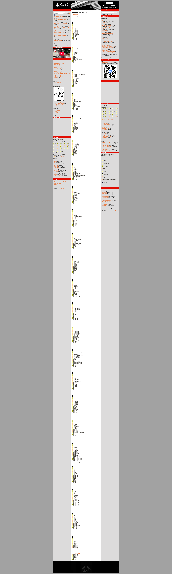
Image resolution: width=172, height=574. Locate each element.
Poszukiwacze (75, 409)
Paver (74, 120)
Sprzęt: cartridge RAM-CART (107, 147)
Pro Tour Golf (75, 450)
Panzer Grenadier (76, 78)
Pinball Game (75, 212)
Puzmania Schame (76, 525)
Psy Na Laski (75, 494)
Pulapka (74, 498)
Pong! (74, 380)
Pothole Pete (75, 410)
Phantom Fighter (76, 158)
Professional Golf (76, 457)
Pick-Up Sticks (75, 180)
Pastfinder (75, 105)
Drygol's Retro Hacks (57, 113)
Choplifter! (55, 161)
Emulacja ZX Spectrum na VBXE (59, 70)
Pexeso (74, 152)
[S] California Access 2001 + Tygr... (107, 25)
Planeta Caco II (75, 259)
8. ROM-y (104, 169)
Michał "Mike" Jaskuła (105, 125)
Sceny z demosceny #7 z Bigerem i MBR (60, 38)
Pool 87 (74, 391)
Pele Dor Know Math (76, 128)
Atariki (55, 109)
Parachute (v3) (75, 87)
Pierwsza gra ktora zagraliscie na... (108, 27)
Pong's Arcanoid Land (77, 381)
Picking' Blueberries (76, 181)
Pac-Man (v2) (75, 31)
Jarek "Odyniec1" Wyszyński (107, 136)
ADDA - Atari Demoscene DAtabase (107, 105)
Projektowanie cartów (105, 196)
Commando (56, 163)
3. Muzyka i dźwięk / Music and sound (108, 46)
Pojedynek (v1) (75, 321)
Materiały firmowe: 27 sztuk (58, 104)
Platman (74, 275)
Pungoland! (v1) (76, 503)
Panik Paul (75, 72)
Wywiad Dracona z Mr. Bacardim (107, 122)
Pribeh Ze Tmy (75, 434)
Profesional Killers (76, 456)
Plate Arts (75, 273)
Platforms (75, 274)
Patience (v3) (75, 110)
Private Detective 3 (76, 446)
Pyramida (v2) (75, 555)
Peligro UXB (75, 129)
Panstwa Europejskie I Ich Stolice (79, 74)
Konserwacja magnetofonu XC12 (59, 66)
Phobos (74, 170)
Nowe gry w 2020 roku (57, 67)
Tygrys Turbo (104, 198)
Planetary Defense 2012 (77, 262)
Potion (74, 411)
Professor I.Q (75, 461)
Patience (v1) (75, 108)
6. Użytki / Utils (104, 48)
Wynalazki (103, 190)
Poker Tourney (75, 336)
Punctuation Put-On (76, 500)
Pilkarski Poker (75, 200)
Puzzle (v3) (75, 528)
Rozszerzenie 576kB (105, 204)
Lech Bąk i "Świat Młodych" (106, 124)
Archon (55, 169)
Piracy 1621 (75, 223)
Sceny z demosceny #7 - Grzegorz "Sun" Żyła (61, 27)
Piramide (74, 227)
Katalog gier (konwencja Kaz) (58, 139)
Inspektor (55, 174)
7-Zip (62, 156)
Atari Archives (56, 112)
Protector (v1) (75, 475)
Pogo (74, 313)
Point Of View (75, 320)
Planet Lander (75, 252)
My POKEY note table (105, 35)
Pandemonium (75, 62)
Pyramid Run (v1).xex (78, 548)
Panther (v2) (75, 76)
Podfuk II (74, 299)
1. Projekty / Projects (105, 44)
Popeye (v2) (75, 399)
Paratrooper (75, 96)
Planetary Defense (76, 261)
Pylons (74, 544)
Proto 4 (74, 481)
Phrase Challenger (76, 176)
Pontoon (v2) (75, 385)
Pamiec (74, 61)
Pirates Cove (75, 235)
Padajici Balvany (76, 52)
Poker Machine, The (76, 329)
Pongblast (75, 382)
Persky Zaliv (75, 148)
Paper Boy (75, 82)
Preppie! (74, 427)
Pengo (74, 132)
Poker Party (75, 330)
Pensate (74, 135)
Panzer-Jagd (75, 80)
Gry (104, 14)
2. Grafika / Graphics (105, 45)
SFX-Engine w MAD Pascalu (58, 62)
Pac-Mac (74, 28)
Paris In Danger (75, 97)
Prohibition (75, 468)
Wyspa (55, 168)
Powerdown (75, 415)
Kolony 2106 (56, 166)
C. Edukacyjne (105, 174)
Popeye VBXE (75, 404)
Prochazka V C (75, 454)
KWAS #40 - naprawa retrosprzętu (59, 37)
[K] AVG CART (104, 22)
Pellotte (74, 130)
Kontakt (54, 115)
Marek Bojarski (104, 137)
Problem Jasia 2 (76, 453)
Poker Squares (75, 335)
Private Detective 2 (76, 445)
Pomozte (74, 360)
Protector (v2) (75, 476)
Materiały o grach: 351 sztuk (58, 105)
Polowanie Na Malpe (76, 357)
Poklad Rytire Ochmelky (77, 340)
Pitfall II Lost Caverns (77, 239)
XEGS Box (104, 206)
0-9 (55, 143)
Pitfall (74, 238)
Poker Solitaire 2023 (76, 333)
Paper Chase (75, 83)
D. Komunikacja (106, 176)
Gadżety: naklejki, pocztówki (106, 146)
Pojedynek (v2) (75, 322)
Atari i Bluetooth (104, 192)
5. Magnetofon (105, 165)
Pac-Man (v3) (75, 32)
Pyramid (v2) (75, 546)
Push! (74, 517)
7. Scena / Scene (105, 49)
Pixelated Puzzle (76, 244)
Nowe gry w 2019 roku (57, 68)
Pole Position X (75, 353)
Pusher (74, 518)
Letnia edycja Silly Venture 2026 (59, 21)
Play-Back (75, 282)
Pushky (74, 519)
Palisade (74, 60)
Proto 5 (74, 482)
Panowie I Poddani (76, 73)
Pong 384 (74, 378)
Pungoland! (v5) (76, 507)
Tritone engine (56, 77)
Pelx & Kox (75, 131)
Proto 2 (74, 479)
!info (111, 111)
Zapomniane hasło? (105, 7)
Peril (74, 141)
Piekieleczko (75, 190)
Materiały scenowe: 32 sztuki (58, 102)
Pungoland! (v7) (76, 509)
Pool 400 (74, 390)
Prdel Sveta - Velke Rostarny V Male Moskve (80, 423)
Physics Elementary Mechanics (78, 177)
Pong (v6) (75, 376)
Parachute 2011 (75, 88)
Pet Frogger (75, 150)
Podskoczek (75, 310)
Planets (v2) (75, 265)
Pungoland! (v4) (76, 506)
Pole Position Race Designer (78, 352)
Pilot (74, 202)
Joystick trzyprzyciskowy (106, 200)
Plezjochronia (75, 286)
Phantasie (75, 153)
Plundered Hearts (76, 291)
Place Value (75, 247)
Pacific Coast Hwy (76, 42)
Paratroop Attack (76, 95)
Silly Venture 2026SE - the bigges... (107, 41)
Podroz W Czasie (76, 307)
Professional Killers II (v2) (77, 459)
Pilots (74, 203)
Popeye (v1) (75, 398)
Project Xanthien (76, 471)
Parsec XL (75, 100)
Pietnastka (75, 195)
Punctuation (75, 499)
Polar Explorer (75, 341)
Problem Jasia (75, 452)
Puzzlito (74, 542)
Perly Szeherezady (76, 145)
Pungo (74, 501)
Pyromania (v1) (75, 557)
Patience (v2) (75, 109)
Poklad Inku (75, 339)
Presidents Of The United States (78, 432)
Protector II (75, 477)
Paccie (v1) (75, 38)
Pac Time (74, 25)
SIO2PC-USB (104, 193)
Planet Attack (75, 251)
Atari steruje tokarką (105, 208)
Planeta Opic (75, 260)
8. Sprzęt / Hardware (105, 50)
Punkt (74, 514)
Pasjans (74, 104)
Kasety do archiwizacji (105, 38)
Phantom (74, 157)
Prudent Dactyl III (76, 486)
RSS (68, 13)
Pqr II (74, 421)
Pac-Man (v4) (75, 33)
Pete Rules (75, 151)
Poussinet (75, 413)
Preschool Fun (75, 430)
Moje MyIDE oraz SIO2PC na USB (107, 201)
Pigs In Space (75, 198)
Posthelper (75, 407)
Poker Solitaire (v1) (76, 331)
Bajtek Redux (56, 106)
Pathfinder (75, 107)
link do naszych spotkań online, (107, 62)
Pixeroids (74, 245)
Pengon (74, 134)
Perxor (74, 149)
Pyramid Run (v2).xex (78, 549)
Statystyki (55, 184)
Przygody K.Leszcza (76, 492)
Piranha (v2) (75, 229)
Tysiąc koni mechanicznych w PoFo (60, 17)
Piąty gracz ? (104, 36)
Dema (111, 14)
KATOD (103, 127)
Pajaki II (74, 57)
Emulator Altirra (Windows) (58, 84)
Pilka (74, 199)
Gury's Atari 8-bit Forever (58, 110)
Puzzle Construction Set (77, 530)
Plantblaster (75, 268)
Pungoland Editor (76, 502)
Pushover (74, 520)
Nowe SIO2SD (104, 194)
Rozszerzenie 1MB (105, 199)
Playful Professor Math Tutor (78, 283)
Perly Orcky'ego (76, 144)
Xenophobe (55, 164)
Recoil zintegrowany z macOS (59, 42)
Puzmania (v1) (75, 523)
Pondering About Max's (77, 367)
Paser (74, 103)
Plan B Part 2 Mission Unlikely (78, 250)
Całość (56, 156)
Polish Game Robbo (76, 356)
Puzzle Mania (75, 532)
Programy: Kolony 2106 (106, 144)
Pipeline (74, 219)
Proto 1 (74, 478)
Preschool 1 (75, 429)
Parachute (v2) (75, 86)
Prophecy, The (75, 474)
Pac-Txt (74, 37)
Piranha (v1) (75, 228)
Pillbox (74, 201)
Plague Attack (75, 248)
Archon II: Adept (56, 167)
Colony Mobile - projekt (57, 183)
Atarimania (55, 111)
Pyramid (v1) (75, 545)
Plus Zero (74, 295)
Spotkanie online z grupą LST (58, 41)
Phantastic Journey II (77, 156)
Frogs (55, 160)
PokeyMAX (104, 20)
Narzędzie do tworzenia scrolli (59, 63)
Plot (74, 289)
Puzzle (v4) (75, 529)
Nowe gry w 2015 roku (57, 72)
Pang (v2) (74, 64)
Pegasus (74, 125)
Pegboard (75, 126)
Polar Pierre (75, 342)
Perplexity (75, 146)
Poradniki (54, 61)
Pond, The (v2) (75, 366)
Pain (74, 54)
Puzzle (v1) (75, 526)
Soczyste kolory (104, 205)
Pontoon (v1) (75, 384)
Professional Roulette (77, 460)
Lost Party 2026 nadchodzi (58, 29)
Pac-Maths (75, 35)
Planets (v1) (75, 264)
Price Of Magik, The (76, 435)
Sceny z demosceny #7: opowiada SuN (60, 23)
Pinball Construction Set (77, 211)
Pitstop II (74, 242)
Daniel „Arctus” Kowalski (106, 126)
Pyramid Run (75, 547)
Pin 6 (74, 206)
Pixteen (74, 246)
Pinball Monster (76, 213)
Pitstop (74, 241)
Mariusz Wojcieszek (105, 128)
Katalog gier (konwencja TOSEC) (59, 154)
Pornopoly (75, 406)
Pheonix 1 (75, 169)
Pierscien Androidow (76, 193)
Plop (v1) (74, 287)
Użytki (107, 14)
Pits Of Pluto (75, 240)
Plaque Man (75, 269)
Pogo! (74, 315)
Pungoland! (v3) (76, 505)
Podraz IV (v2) (75, 305)
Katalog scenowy (104, 107)
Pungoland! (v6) (76, 508)
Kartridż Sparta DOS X (57, 64)
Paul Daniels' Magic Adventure (78, 119)
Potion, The (75, 412)
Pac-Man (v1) (75, 30)
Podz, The (75, 311)
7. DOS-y (104, 168)
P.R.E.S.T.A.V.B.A (76, 18)
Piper (74, 221)
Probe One (75, 451)
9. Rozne (104, 171)
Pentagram (75, 136)
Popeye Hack (75, 403)
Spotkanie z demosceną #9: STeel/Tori (60, 19)
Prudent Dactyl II (76, 485)
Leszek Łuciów (104, 130)
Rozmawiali (103, 121)
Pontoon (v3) (75, 386)
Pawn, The (75, 121)
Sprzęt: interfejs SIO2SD (106, 150)
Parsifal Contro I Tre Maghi (77, 101)
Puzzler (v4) (75, 540)
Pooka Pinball (75, 387)
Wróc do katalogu (75, 14)
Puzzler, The (75, 541)
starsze (69, 79)
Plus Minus (75, 293)
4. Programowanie (106, 163)
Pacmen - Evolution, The (77, 50)
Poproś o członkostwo (112, 7)
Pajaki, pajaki (75, 58)
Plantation (75, 267)
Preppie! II (75, 428)
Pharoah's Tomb (76, 166)
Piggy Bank (75, 197)
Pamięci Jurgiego (56, 22)
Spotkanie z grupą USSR (58, 34)
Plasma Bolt (75, 271)
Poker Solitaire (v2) (76, 332)
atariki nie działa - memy (106, 28)
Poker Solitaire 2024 (76, 334)
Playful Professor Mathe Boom (78, 284)
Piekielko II (75, 192)
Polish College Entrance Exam (78, 355)
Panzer (74, 77)
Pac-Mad (74, 29)
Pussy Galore (75, 522)
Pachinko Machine (76, 41)
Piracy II (74, 225)
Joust (55, 162)
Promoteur (75, 473)
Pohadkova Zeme (76, 318)
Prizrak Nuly (75, 447)
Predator (74, 425)
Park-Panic (75, 98)
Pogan (74, 312)
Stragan (102, 141)
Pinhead (74, 217)
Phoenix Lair (75, 174)
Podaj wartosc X (76, 298)
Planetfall (74, 263)
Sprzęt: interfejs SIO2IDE (106, 149)
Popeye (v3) (75, 400)
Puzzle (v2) (75, 527)
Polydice (74, 358)
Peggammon (75, 127)
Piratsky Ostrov (76, 237)
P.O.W (74, 17)
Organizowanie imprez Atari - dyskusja (59, 181)
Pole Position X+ (76, 354)
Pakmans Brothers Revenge (78, 59)
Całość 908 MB (105, 182)
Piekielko (74, 191)
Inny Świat (55, 173)
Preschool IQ (75, 431)
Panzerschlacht (76, 81)
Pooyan (74, 393)
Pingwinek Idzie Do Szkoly (77, 216)
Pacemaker (75, 40)
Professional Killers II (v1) (77, 458)
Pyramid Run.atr (77, 553)
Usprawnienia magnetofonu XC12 (59, 65)
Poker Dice (75, 328)
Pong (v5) (75, 375)
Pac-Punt (74, 36)
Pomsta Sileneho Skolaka (77, 363)
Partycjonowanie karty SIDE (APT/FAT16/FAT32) (62, 73)
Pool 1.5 (74, 389)
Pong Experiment (76, 379)
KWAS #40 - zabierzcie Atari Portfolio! (60, 35)
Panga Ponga (75, 65)
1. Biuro (104, 158)
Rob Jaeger (104, 133)
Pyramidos (75, 556)
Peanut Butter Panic (76, 123)
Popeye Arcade (75, 401)
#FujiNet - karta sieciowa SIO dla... (107, 33)
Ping (74, 214)
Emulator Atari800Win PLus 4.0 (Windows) (60, 83)
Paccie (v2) (75, 39)
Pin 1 (74, 204)
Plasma (74, 270)
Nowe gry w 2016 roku (57, 71)
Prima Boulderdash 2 (76, 438)
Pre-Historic (75, 424)
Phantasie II (75, 154)
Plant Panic (75, 266)
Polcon (74, 344)
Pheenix (74, 168)
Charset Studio (104, 30)
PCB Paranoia (75, 19)
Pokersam (75, 338)
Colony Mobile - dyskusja (57, 182)
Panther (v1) (75, 75)
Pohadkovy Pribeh (76, 319)
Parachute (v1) (75, 85)
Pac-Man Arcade (76, 34)
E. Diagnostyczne (106, 177)
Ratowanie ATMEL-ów (105, 195)
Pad (73, 51)
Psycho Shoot (75, 495)
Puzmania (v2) (75, 524)
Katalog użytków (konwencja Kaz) (107, 154)
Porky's (74, 405)
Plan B (74, 249)
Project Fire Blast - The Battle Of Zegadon (80, 469)
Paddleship (75, 53)
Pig (73, 196)
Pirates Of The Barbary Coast (78, 236)
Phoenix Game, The (76, 173)
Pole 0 (74, 345)
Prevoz (74, 433)
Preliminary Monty (76, 426)
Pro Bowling (75, 449)
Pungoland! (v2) (76, 504)
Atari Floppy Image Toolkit (58, 40)
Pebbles (74, 124)
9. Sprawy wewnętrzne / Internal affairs (108, 51)
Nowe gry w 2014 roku (57, 76)
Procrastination (76, 455)
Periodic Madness (76, 142)
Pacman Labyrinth (76, 48)
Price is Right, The (76, 436)
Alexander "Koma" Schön (106, 134)
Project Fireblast (76, 470)
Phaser (74, 167)
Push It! (74, 516)
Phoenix (74, 171)
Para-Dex (74, 84)
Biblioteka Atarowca (56, 86)
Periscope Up (75, 143)
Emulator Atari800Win (57, 82)
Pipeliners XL (75, 220)
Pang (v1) (74, 63)
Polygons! (75, 359)
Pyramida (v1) (75, 554)
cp (117, 108)
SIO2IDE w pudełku (105, 207)
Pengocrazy (75, 133)
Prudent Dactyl (75, 484)
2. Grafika (104, 160)
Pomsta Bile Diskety (76, 361)
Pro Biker (74, 448)
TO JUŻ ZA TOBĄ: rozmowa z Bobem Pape (109, 131)
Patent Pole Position (76, 106)
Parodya (74, 99)
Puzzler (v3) (75, 539)
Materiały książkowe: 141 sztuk (59, 103)
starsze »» (68, 45)
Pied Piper (75, 189)
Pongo (74, 383)
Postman (74, 408)
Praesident (75, 422)
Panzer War (75, 79)
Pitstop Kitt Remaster (77, 243)
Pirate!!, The (75, 234)
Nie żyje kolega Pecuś (57, 26)
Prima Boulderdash (76, 437)
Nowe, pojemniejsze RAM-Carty (107, 142)
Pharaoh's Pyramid (76, 159)
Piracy (74, 222)
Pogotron (74, 317)
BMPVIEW (55, 74)
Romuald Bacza (104, 129)
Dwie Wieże (56, 171)
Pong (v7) (75, 377)
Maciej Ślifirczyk (104, 135)
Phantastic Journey (76, 155)
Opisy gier (55, 158)
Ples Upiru (75, 285)
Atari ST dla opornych (57, 75)
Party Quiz (75, 102)
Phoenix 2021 (75, 172)
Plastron (74, 272)
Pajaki (74, 56)
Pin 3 (74, 205)
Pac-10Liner (75, 26)
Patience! (74, 111)
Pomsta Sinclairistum (77, 364)
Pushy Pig (75, 521)
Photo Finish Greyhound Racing (79, 175)
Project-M (74, 472)
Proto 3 (74, 480)
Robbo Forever (56, 165)
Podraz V (74, 306)
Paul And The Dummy (77, 118)
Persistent (75, 147)
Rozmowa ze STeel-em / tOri (58, 16)
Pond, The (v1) (75, 365)
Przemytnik (75, 491)
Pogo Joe (74, 314)
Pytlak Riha (75, 559)
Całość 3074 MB (57, 152)
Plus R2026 (75, 294)
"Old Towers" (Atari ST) (57, 159)
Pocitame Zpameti (76, 297)
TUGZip (64, 156)
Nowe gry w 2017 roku (57, 69)
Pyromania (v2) (75, 558)
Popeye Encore (75, 402)
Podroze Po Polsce (76, 309)
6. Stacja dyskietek (106, 166)
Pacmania (75, 49)
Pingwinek (75, 215)
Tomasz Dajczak (105, 123)
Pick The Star (75, 179)
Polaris (74, 343)
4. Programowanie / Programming (107, 47)
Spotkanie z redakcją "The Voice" (59, 32)
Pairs (74, 55)
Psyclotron (75, 496)
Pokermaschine (76, 337)
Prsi (73, 483)
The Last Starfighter (57, 170)
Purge (74, 515)
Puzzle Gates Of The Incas (77, 531)
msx (114, 113)
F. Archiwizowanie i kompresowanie (109, 179)
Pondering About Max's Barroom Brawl (80, 368)
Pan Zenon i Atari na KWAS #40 (59, 30)
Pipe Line (74, 218)
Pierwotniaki (75, 194)
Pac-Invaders (75, 27)
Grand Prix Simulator (57, 175)
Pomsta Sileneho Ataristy (77, 362)
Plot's (74, 290)
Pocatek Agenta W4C (76, 296)
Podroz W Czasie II (76, 308)
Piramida (74, 226)
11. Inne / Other (104, 52)
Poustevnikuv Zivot (76, 414)
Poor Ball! (75, 392)
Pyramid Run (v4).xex (78, 552)
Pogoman (75, 316)
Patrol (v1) (75, 112)
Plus (74, 292)
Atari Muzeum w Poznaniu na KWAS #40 (60, 25)
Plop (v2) (74, 288)
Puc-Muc (74, 497)
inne (62, 151)
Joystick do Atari (105, 197)
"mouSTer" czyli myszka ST (106, 143)
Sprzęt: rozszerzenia (105, 145)
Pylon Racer (75, 543)
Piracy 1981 (75, 224)
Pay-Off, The (75, 122)
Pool (74, 388)
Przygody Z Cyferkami (77, 493)
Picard (74, 178)
